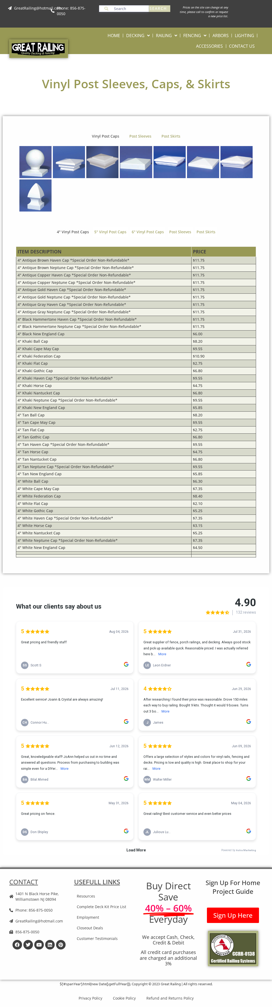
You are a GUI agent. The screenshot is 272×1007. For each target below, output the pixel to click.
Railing (164, 35)
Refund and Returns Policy (170, 998)
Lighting (244, 35)
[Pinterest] (61, 944)
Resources (86, 896)
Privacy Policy (90, 998)
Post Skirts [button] (171, 136)
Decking (135, 35)
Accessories (209, 46)
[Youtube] (39, 944)
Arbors (220, 35)
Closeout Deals (90, 927)
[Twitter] (28, 944)
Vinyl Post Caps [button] (105, 136)
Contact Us (242, 46)
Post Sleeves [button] (140, 136)
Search (158, 8)
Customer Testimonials (97, 938)
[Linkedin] (50, 944)
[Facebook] (17, 944)
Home (114, 35)
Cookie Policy (124, 998)
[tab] (73, 232)
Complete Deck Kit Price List (101, 906)
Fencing (192, 35)
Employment (88, 917)
